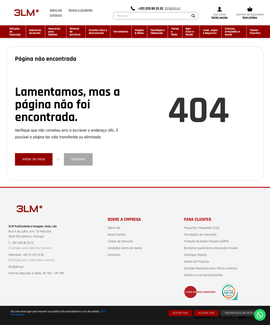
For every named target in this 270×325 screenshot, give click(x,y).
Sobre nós (114, 228)
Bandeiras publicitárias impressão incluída (211, 248)
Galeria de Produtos (196, 262)
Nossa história (117, 235)
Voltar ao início (33, 159)
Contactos (114, 255)
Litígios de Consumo (120, 241)
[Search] (193, 16)
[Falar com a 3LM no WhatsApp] (260, 315)
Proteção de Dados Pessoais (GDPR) (206, 241)
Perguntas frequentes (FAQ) (201, 228)
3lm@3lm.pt (173, 8)
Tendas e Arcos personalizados (203, 275)
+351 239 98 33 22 (150, 8)
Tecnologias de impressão (200, 235)
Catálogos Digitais (195, 255)
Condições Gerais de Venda (125, 248)
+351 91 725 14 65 (33, 255)
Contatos (78, 159)
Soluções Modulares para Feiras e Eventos (210, 268)
